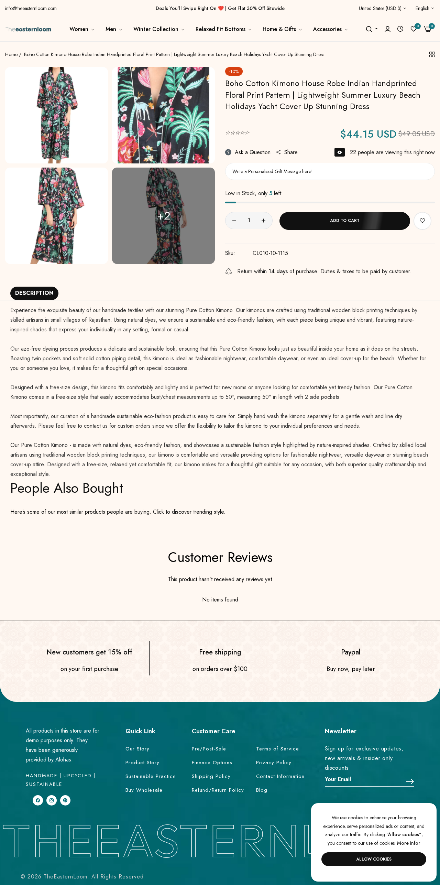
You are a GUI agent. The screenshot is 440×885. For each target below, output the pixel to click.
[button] (422, 221)
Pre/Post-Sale (209, 749)
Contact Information (280, 776)
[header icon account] (387, 29)
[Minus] (234, 220)
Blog (261, 790)
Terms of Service (277, 749)
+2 (163, 216)
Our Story (137, 749)
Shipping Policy (211, 776)
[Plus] (263, 220)
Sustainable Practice (150, 776)
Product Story (142, 762)
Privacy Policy (274, 762)
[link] (82, 29)
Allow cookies (374, 859)
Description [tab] (34, 293)
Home (11, 54)
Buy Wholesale (144, 790)
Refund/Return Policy (218, 790)
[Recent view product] (400, 29)
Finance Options (212, 762)
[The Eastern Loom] (28, 29)
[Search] (369, 29)
